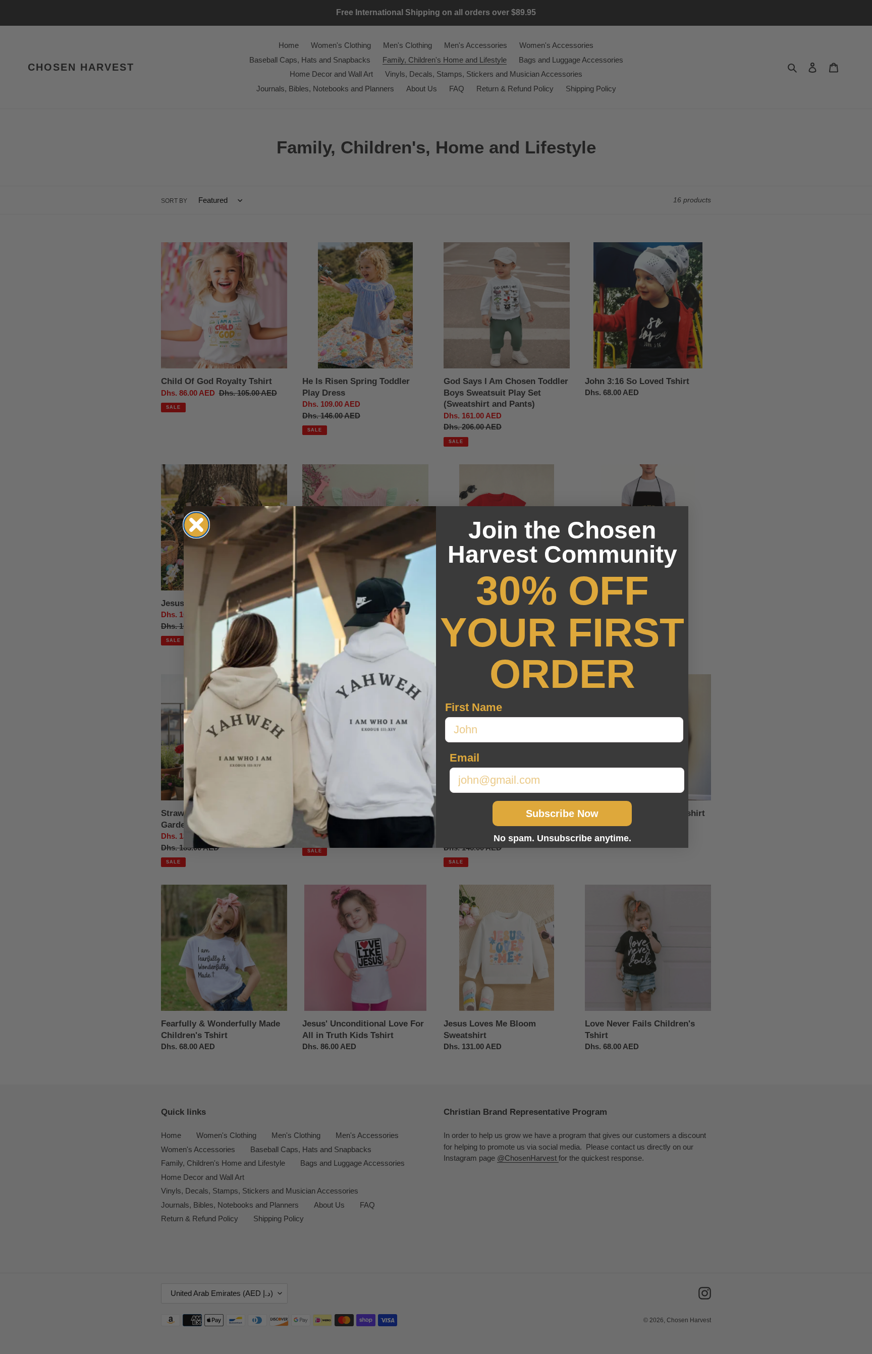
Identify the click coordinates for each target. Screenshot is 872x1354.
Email (464, 757)
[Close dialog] (196, 524)
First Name (473, 707)
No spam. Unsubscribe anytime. (562, 838)
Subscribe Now (562, 813)
